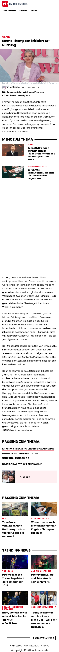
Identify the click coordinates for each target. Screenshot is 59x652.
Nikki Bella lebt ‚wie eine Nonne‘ (22, 464)
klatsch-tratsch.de (38, 650)
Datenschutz (32, 645)
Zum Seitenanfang (43, 638)
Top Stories (9, 10)
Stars (34, 10)
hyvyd (46, 645)
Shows (23, 10)
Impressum (17, 645)
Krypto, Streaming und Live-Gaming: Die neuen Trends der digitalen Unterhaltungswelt (28, 453)
